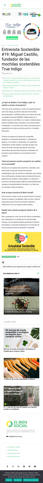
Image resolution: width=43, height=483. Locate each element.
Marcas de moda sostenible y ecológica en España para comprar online (19, 350)
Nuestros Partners (14, 456)
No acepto (17, 480)
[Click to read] (21, 305)
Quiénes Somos (13, 450)
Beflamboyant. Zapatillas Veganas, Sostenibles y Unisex (22, 91)
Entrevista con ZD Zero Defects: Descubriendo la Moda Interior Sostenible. (17, 291)
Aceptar (8, 480)
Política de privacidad (31, 480)
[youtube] (35, 466)
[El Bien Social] (14, 7)
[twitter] (29, 466)
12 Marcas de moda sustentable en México (19, 379)
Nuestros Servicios (14, 453)
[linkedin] (18, 466)
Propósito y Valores (14, 447)
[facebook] (7, 466)
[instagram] (13, 466)
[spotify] (24, 466)
